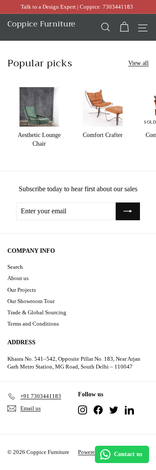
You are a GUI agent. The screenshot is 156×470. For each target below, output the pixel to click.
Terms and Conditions (33, 323)
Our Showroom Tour (31, 301)
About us (18, 278)
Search (15, 267)
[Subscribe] (128, 211)
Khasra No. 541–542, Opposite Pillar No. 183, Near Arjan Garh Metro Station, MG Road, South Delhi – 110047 (73, 363)
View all (138, 63)
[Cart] (124, 27)
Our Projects (21, 290)
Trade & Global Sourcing (36, 312)
